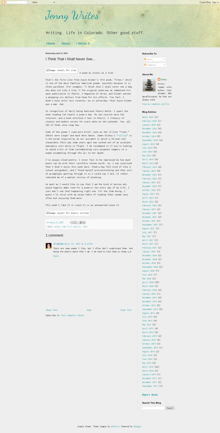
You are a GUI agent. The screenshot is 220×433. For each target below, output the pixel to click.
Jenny (164, 79)
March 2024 (147, 163)
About (65, 43)
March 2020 (147, 286)
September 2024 (150, 140)
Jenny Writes (72, 15)
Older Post (126, 310)
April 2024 (147, 159)
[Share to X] (78, 222)
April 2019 (147, 328)
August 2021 (148, 228)
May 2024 (146, 155)
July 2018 (147, 355)
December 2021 (149, 213)
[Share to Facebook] (81, 222)
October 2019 (149, 305)
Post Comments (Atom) (72, 315)
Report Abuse (150, 394)
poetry (57, 227)
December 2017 (149, 378)
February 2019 (149, 336)
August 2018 (148, 351)
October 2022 (149, 190)
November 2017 (149, 382)
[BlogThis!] (75, 222)
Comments (151, 65)
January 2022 (149, 209)
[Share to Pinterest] (84, 222)
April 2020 (147, 282)
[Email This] (71, 222)
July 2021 (147, 232)
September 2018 (150, 347)
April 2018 (147, 367)
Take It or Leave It (71, 227)
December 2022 (149, 186)
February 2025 (149, 121)
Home (50, 43)
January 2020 (149, 294)
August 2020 (148, 271)
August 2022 (148, 194)
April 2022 (147, 198)
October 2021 (149, 221)
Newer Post (52, 310)
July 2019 (147, 317)
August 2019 (148, 313)
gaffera (115, 426)
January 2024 (149, 171)
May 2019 (146, 324)
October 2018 (149, 344)
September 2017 (150, 386)
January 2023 (149, 182)
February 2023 (149, 178)
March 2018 (147, 371)
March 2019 (147, 332)
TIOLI (85, 227)
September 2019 (150, 309)
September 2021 (150, 224)
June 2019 (147, 321)
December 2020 (149, 255)
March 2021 (147, 244)
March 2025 (147, 117)
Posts (149, 59)
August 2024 (148, 144)
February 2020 (149, 290)
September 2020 (150, 267)
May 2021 (146, 236)
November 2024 (149, 132)
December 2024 (149, 128)
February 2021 (149, 248)
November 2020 (149, 259)
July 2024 (147, 148)
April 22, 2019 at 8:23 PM (78, 244)
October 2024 (149, 136)
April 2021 (147, 240)
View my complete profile (155, 104)
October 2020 (149, 263)
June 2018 (147, 359)
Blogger (138, 426)
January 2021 (149, 251)
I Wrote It (83, 43)
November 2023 (149, 175)
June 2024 (147, 151)
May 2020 (146, 278)
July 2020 (147, 274)
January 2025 (149, 125)
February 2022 (149, 205)
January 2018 (149, 374)
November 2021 (149, 217)
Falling (122, 135)
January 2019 (149, 340)
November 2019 (149, 301)
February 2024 (149, 167)
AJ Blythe (58, 244)
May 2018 (146, 363)
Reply (56, 256)
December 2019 (149, 297)
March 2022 (147, 202)
